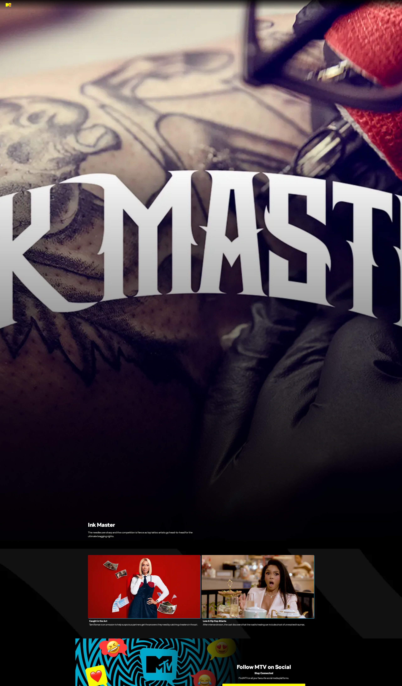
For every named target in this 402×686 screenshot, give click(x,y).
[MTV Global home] (9, 5)
